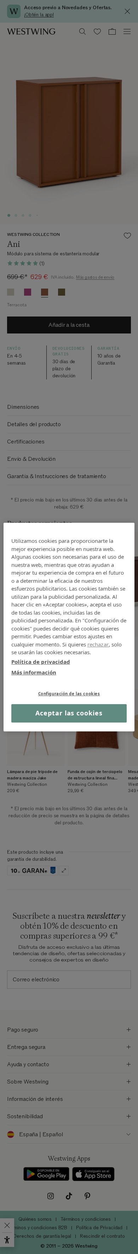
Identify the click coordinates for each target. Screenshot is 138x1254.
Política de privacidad (40, 661)
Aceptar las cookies (68, 713)
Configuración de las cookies (69, 693)
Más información (33, 672)
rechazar (98, 644)
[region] (69, 627)
